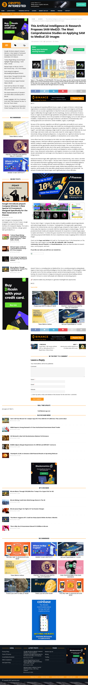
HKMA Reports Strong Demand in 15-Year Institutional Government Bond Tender (35, 427)
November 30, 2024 (16, 455)
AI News (34, 10)
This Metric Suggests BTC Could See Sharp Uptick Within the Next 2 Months (33, 517)
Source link (34, 287)
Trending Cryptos (23, 10)
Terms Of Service (6, 654)
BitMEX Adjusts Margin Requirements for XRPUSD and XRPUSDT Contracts (33, 445)
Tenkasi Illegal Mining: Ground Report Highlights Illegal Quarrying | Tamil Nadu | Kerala (14, 62)
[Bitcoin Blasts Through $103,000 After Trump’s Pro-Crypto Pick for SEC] (5, 269)
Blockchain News (44, 415)
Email (32, 384)
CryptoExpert (48, 41)
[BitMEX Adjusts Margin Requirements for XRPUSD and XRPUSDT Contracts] (5, 446)
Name (33, 379)
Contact (67, 10)
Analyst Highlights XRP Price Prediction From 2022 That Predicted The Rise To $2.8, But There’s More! (15, 101)
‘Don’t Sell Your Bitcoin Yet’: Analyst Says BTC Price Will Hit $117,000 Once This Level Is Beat (15, 88)
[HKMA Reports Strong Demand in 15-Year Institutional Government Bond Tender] (5, 429)
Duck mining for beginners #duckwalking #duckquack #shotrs (18, 258)
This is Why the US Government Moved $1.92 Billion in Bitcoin (29, 526)
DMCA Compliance (7, 660)
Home (2, 10)
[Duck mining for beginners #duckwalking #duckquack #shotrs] (5, 259)
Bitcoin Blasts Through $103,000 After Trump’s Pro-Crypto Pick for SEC (19, 268)
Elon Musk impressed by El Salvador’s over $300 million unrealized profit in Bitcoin (14, 94)
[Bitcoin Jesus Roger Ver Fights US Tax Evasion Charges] (5, 510)
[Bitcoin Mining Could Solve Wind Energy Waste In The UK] (5, 502)
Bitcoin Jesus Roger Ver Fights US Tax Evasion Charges (27, 509)
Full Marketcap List (44, 411)
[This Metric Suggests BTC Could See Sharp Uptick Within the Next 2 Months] (5, 519)
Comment (33, 366)
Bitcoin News (44, 488)
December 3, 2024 (16, 438)
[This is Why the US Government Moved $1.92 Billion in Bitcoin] (5, 528)
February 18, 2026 (8, 217)
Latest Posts (11, 10)
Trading (59, 10)
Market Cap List (43, 10)
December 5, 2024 (16, 262)
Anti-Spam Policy (6, 662)
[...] (14, 230)
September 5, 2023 (38, 41)
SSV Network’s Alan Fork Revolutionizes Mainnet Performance (29, 436)
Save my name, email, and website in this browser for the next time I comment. (54, 394)
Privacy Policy (5, 651)
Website (33, 389)
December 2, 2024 (16, 446)
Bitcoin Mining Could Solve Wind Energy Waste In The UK (27, 500)
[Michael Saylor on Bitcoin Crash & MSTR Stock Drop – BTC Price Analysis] (5, 248)
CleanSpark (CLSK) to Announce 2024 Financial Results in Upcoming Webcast (33, 453)
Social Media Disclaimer (8, 657)
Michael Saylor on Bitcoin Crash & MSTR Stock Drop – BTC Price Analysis (18, 248)
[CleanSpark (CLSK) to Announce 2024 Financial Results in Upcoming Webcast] (5, 455)
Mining (53, 10)
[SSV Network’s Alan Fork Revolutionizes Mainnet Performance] (5, 438)
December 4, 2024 (16, 429)
